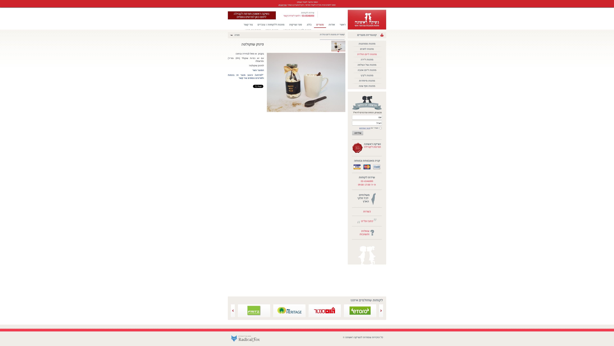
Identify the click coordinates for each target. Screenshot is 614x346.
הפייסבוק (283, 5)
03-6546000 (308, 16)
